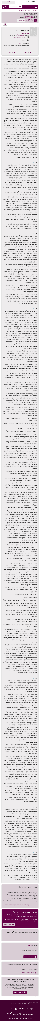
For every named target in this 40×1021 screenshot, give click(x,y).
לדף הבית (37, 996)
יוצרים (29, 10)
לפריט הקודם (28, 53)
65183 (8, 2)
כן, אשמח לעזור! (20, 992)
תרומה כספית (15, 6)
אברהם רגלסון (22, 10)
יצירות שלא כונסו (29, 938)
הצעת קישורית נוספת (29, 972)
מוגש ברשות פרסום (19, 37)
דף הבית (35, 10)
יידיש (20, 43)
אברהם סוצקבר (29, 16)
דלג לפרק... (21, 20)
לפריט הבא (11, 53)
